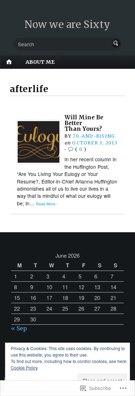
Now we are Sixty (67, 24)
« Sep (19, 328)
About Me (40, 62)
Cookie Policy (24, 367)
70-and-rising (94, 136)
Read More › (47, 203)
